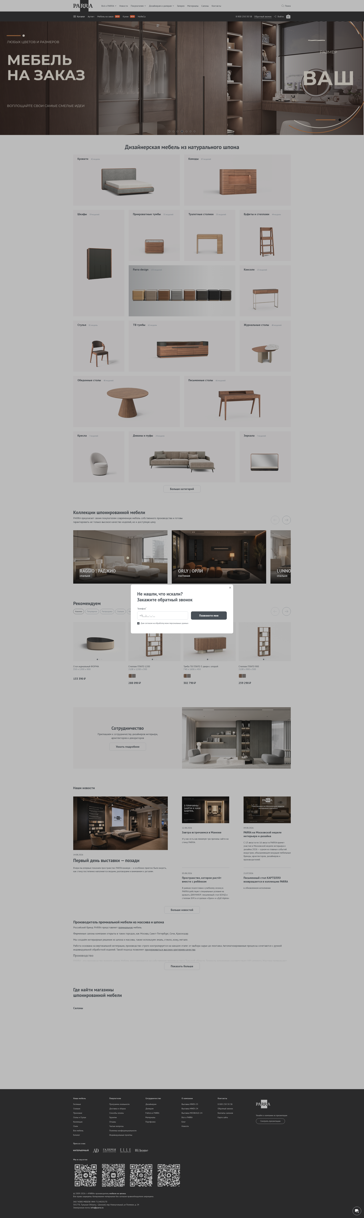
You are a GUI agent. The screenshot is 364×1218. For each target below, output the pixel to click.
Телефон (141, 608)
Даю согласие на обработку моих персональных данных (164, 623)
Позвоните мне (209, 615)
